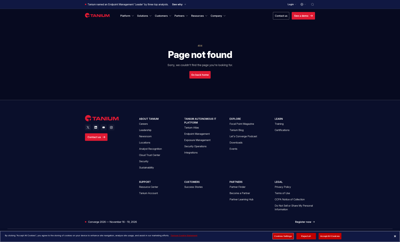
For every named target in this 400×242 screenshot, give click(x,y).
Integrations (191, 152)
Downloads (236, 142)
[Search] (312, 4)
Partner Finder (237, 186)
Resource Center (148, 186)
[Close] (395, 236)
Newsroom (145, 136)
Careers (143, 123)
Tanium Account (148, 193)
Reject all (306, 236)
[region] (200, 236)
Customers (192, 181)
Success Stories (193, 186)
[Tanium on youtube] (104, 127)
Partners (236, 181)
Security (143, 161)
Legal (279, 181)
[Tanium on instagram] (111, 127)
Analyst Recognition (150, 148)
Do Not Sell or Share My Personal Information (294, 207)
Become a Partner (240, 193)
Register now (305, 222)
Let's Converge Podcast (243, 136)
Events (233, 148)
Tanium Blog (237, 130)
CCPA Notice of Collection (290, 199)
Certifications (282, 130)
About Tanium (149, 118)
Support (145, 181)
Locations (144, 142)
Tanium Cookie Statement (183, 235)
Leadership (145, 130)
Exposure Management (197, 140)
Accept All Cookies (330, 236)
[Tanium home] (97, 15)
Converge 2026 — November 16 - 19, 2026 (112, 221)
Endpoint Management (197, 133)
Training (279, 123)
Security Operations (195, 146)
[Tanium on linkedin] (96, 127)
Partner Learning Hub (241, 199)
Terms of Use (282, 193)
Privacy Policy (283, 186)
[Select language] (303, 4)
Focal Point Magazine (242, 123)
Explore (235, 118)
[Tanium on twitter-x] (88, 127)
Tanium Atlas (191, 127)
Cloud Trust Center (149, 155)
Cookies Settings (283, 236)
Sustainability (146, 167)
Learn (279, 118)
